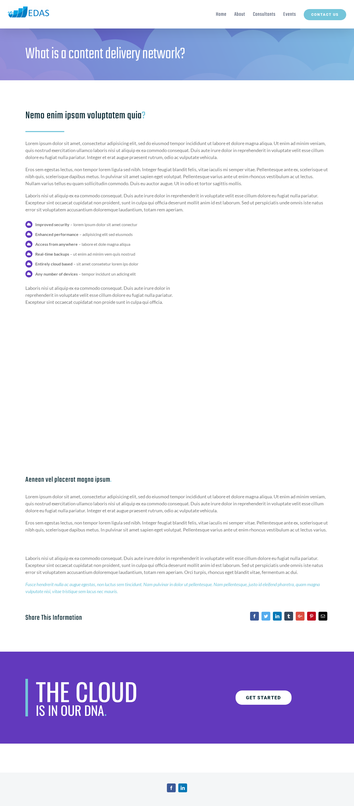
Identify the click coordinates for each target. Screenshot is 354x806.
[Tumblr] (288, 616)
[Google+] (300, 616)
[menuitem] (225, 14)
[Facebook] (254, 616)
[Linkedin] (277, 616)
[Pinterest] (311, 616)
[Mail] (322, 616)
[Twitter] (265, 616)
